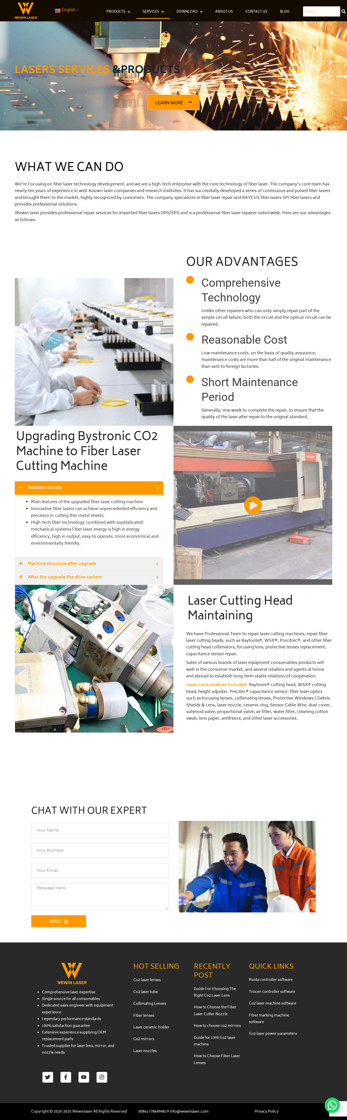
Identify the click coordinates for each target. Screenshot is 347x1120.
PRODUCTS (115, 12)
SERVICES (151, 12)
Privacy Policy (267, 1112)
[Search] (343, 11)
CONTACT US (256, 12)
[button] (332, 1105)
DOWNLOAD (187, 12)
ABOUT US (224, 12)
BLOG (284, 12)
